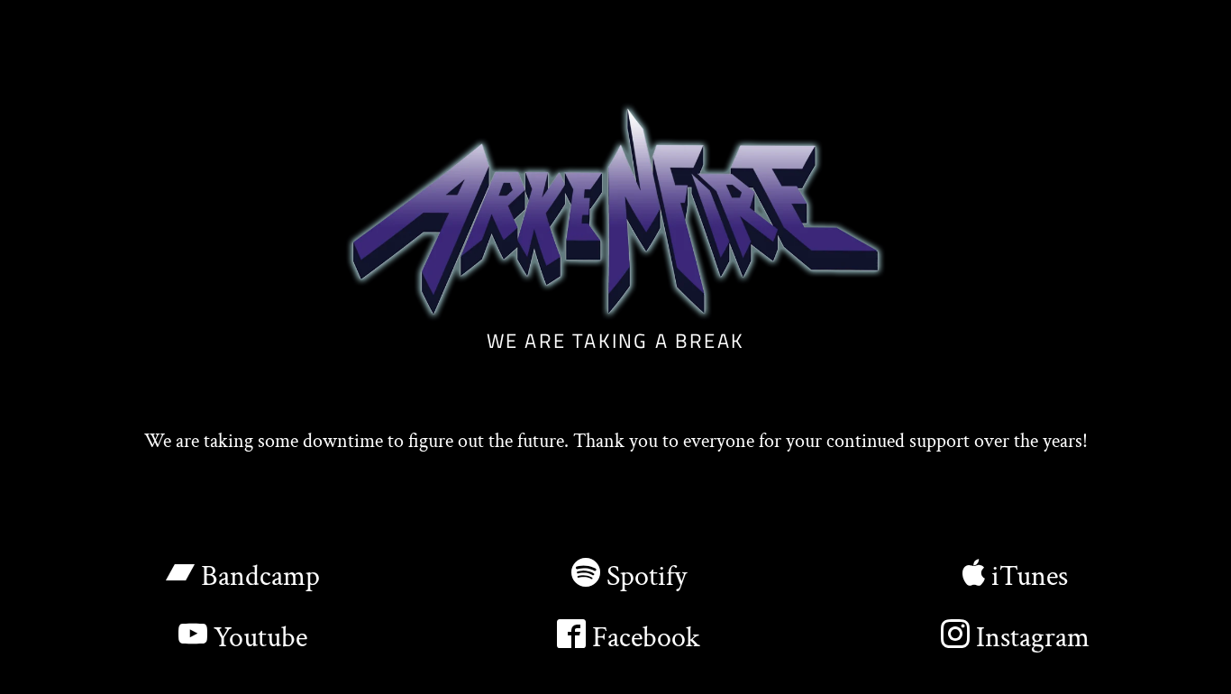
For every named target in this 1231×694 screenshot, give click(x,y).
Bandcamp (257, 576)
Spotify (643, 576)
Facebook (643, 637)
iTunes (1026, 576)
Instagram (1030, 637)
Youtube (257, 637)
